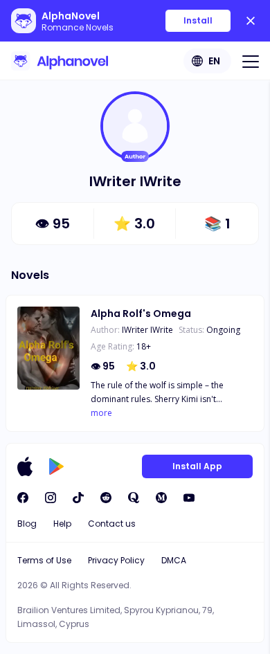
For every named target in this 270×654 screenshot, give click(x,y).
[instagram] (50, 497)
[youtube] (189, 497)
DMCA (173, 560)
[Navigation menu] (250, 61)
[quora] (133, 497)
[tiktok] (78, 497)
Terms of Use (44, 560)
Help (62, 523)
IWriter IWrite (147, 330)
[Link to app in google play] (56, 466)
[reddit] (105, 497)
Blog (27, 523)
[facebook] (22, 497)
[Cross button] (250, 20)
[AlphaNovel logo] (59, 61)
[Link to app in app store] (25, 466)
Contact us (112, 523)
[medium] (161, 497)
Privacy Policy (116, 560)
